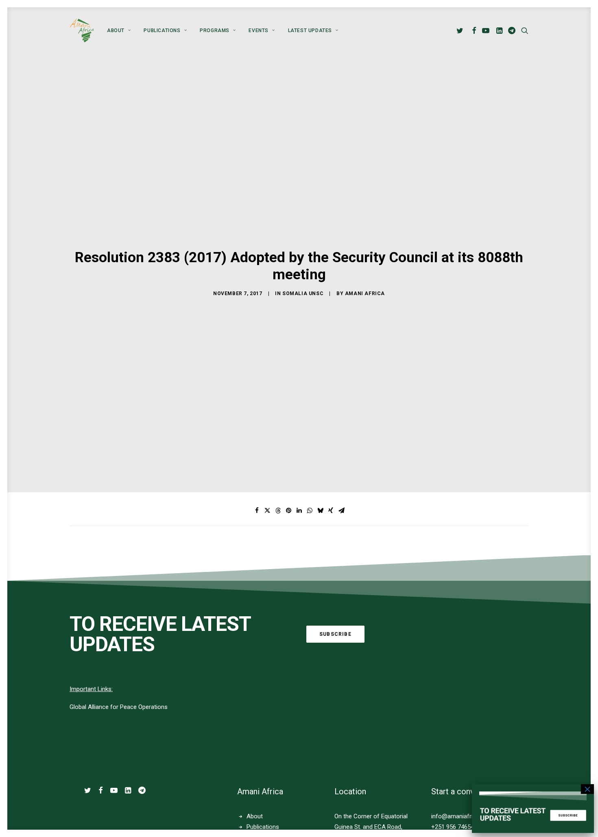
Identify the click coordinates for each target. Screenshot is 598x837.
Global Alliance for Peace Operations (119, 707)
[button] (461, 30)
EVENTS (258, 30)
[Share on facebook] (257, 510)
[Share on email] (341, 510)
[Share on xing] (331, 510)
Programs (214, 30)
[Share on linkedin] (299, 510)
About (115, 30)
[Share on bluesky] (320, 510)
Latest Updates (310, 30)
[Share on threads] (278, 510)
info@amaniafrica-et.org (464, 816)
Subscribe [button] (335, 634)
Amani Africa (365, 293)
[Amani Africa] (82, 30)
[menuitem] (118, 30)
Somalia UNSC (302, 293)
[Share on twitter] (267, 510)
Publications (162, 30)
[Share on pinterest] (288, 510)
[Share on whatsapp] (309, 510)
